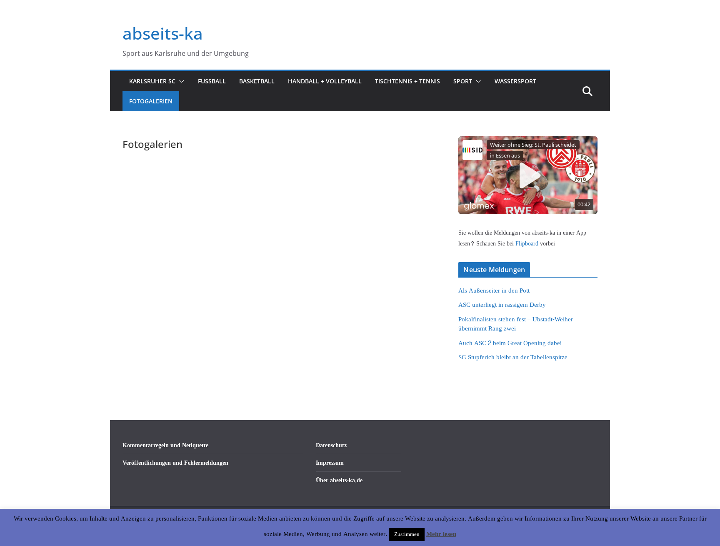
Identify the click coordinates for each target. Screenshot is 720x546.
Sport (462, 81)
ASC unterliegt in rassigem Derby (502, 305)
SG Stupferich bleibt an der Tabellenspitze (513, 357)
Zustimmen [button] (407, 534)
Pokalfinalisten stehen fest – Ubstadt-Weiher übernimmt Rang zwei (515, 324)
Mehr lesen (441, 534)
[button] (180, 81)
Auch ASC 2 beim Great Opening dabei (510, 343)
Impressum (330, 463)
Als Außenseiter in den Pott (494, 290)
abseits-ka (162, 33)
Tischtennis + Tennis (407, 81)
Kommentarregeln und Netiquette (165, 445)
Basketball (257, 81)
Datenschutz (331, 445)
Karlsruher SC (152, 81)
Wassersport (515, 81)
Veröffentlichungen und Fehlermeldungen (175, 463)
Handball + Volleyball (325, 81)
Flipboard (527, 243)
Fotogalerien (150, 101)
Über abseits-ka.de (339, 480)
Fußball (212, 81)
